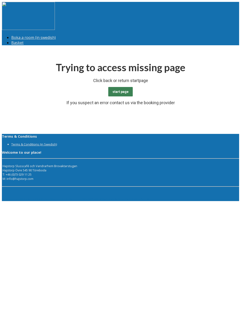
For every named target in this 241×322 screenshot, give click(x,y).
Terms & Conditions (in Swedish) (34, 144)
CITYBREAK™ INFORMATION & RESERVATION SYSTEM (112, 199)
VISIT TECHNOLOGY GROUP (24, 199)
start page (120, 92)
